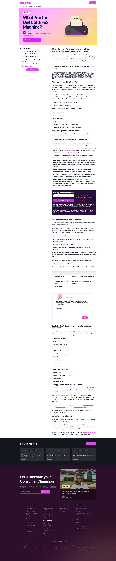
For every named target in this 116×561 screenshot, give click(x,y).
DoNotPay (25, 3)
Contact (27, 536)
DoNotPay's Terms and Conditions (76, 203)
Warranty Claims (29, 516)
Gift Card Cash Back (46, 523)
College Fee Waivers (46, 530)
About (73, 2)
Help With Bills (45, 528)
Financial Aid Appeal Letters (48, 534)
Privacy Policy (86, 203)
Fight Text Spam (29, 523)
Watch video (66, 486)
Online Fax (26, 12)
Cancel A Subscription (47, 514)
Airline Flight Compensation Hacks (33, 509)
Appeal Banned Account (47, 517)
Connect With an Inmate (81, 508)
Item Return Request (46, 512)
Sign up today (45, 491)
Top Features (60, 2)
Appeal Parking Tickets (64, 508)
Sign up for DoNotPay (63, 200)
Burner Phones (29, 508)
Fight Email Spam (29, 522)
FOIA (77, 519)
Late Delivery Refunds (47, 511)
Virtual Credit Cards (30, 511)
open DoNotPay (61, 266)
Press (27, 534)
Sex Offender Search (80, 530)
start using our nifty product (64, 236)
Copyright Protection (63, 509)
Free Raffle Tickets (46, 525)
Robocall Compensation (31, 525)
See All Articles (90, 443)
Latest (68, 2)
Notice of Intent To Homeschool (82, 528)
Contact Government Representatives (80, 524)
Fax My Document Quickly (32, 40)
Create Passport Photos (81, 526)
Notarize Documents (80, 517)
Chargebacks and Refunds (48, 516)
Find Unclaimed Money (47, 527)
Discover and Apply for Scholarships (47, 532)
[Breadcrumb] (20, 6)
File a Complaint (62, 511)
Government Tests (80, 516)
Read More (23, 459)
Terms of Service (29, 531)
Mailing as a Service (80, 509)
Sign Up (92, 2)
